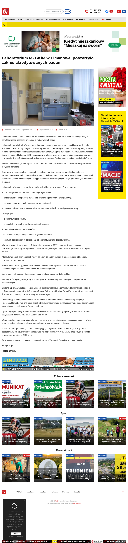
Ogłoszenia (94, 19)
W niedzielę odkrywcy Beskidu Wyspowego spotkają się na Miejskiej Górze (112, 403)
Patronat (65, 492)
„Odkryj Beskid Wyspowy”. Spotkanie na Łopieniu (80, 441)
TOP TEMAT (68, 19)
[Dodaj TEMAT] (119, 11)
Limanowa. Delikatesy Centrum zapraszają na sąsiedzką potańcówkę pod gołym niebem (48, 403)
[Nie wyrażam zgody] (24, 500)
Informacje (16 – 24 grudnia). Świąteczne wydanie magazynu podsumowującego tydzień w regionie (112, 185)
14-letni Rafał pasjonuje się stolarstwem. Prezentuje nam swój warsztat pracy (16, 477)
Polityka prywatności (16, 536)
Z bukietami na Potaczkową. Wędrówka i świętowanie (112, 441)
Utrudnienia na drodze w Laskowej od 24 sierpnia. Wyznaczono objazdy (80, 477)
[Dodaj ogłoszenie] (124, 11)
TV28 (57, 501)
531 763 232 (95, 10)
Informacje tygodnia (34, 19)
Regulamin (30, 492)
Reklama (54, 492)
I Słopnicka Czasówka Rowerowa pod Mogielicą (80, 404)
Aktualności (10, 19)
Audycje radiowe (53, 19)
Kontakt (77, 492)
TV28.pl (18, 492)
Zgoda (15, 534)
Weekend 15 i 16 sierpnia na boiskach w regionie (48, 441)
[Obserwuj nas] (107, 11)
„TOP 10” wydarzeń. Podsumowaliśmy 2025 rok (112, 151)
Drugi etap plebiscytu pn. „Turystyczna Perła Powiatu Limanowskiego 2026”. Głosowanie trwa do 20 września (48, 475)
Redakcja (42, 492)
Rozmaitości (81, 19)
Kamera (107, 20)
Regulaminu (76, 503)
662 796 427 (95, 13)
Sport (20, 19)
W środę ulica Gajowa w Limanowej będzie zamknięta (112, 478)
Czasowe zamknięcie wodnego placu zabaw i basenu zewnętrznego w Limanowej (16, 403)
